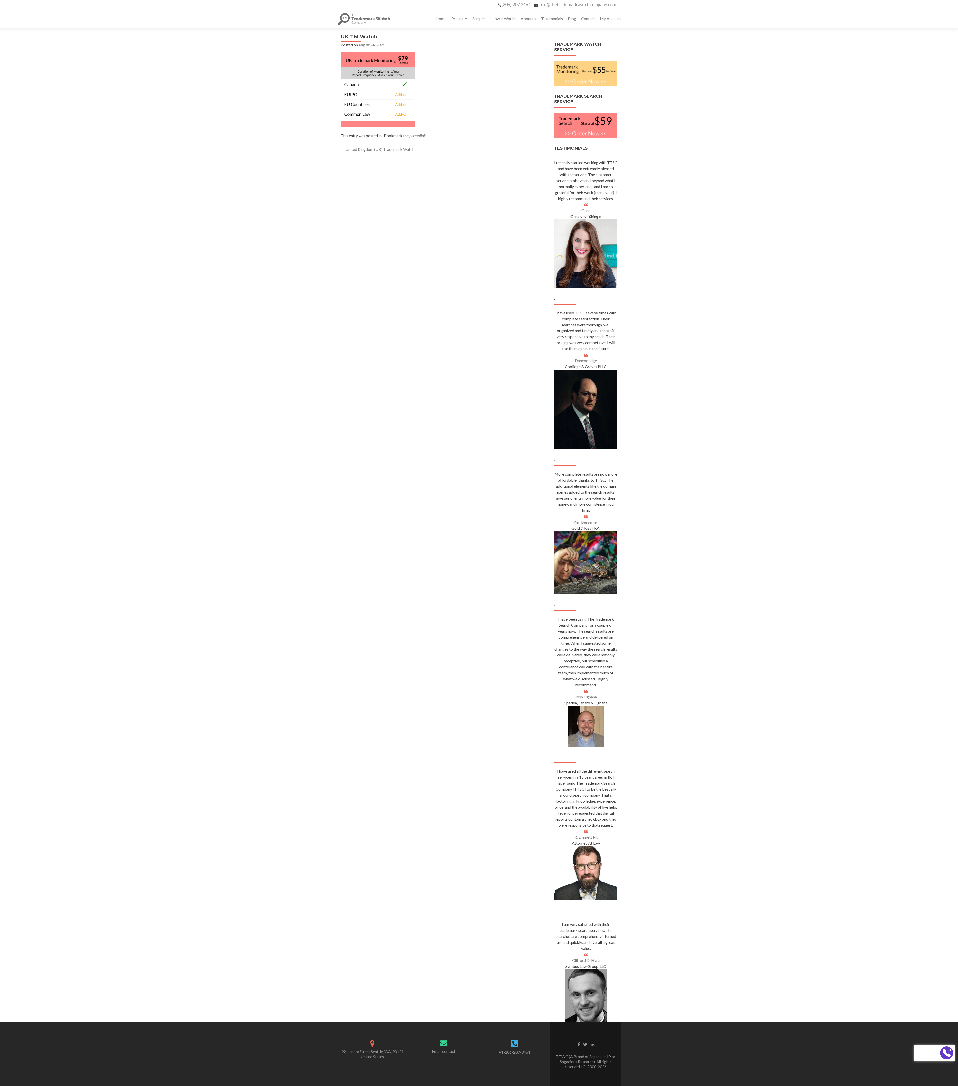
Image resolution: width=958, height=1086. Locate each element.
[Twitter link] (585, 1044)
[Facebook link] (578, 1044)
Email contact (443, 1051)
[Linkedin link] (592, 1044)
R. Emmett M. (586, 837)
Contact (588, 18)
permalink (417, 135)
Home (441, 18)
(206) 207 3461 (516, 4)
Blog (572, 18)
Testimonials (552, 18)
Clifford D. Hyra (586, 960)
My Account (610, 18)
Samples (479, 18)
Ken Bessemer (586, 522)
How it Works (503, 18)
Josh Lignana (586, 696)
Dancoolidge (586, 360)
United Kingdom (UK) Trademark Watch (377, 149)
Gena (585, 210)
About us (528, 18)
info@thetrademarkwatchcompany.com (577, 4)
